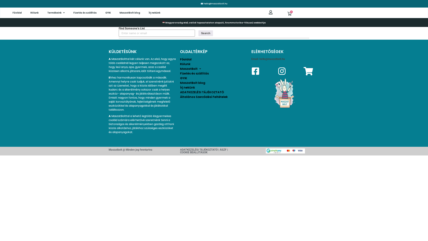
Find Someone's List (132, 28)
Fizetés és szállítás (85, 12)
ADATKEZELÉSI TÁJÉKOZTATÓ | (199, 149)
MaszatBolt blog (130, 12)
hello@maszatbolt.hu (272, 59)
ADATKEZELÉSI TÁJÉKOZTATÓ (202, 92)
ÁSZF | (224, 149)
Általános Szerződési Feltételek (204, 97)
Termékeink (54, 12)
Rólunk (34, 12)
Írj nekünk (154, 12)
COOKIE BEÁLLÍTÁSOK (193, 152)
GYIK (108, 12)
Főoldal (17, 12)
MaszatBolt (189, 69)
